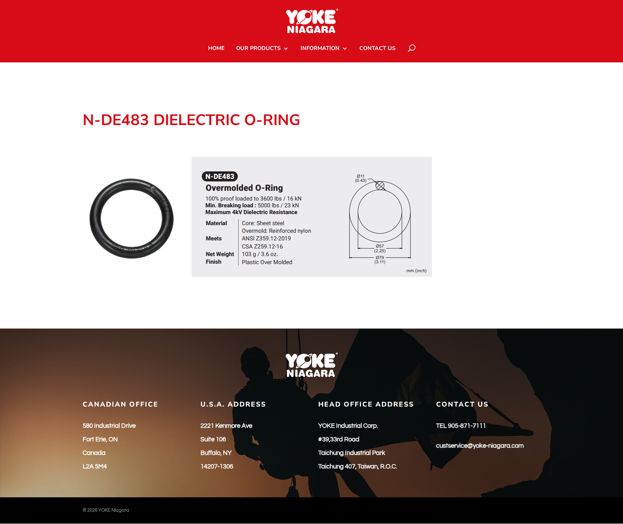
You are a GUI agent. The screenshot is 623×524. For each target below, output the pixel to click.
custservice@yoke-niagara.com (480, 446)
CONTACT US (377, 48)
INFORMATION (319, 48)
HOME (216, 48)
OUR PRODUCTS (258, 48)
